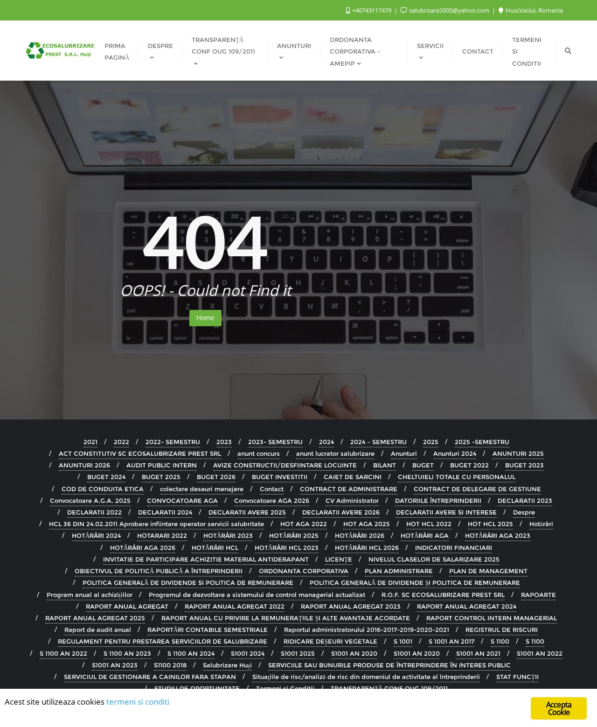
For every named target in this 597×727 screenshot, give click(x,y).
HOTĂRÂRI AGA (425, 535)
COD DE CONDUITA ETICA (103, 489)
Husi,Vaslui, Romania (533, 10)
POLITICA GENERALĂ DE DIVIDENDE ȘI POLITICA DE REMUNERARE (415, 582)
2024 (326, 442)
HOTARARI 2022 (162, 535)
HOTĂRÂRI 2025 (294, 535)
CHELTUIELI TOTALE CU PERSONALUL (456, 476)
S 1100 (500, 641)
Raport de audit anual (97, 629)
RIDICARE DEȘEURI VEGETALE (330, 641)
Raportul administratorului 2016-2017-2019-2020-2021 (366, 629)
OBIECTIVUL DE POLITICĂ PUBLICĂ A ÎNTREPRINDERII (159, 571)
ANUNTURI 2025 (518, 453)
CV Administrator (352, 500)
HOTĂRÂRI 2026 (359, 535)
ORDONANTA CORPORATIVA (303, 571)
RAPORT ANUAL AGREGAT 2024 (466, 606)
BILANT (384, 465)
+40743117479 (372, 10)
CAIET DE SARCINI (353, 476)
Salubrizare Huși (227, 665)
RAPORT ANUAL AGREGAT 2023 (351, 606)
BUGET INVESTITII (279, 476)
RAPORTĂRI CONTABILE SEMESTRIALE (207, 629)
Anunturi (404, 453)
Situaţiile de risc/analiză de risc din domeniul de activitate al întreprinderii (366, 676)
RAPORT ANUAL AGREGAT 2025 (95, 618)
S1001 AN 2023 (115, 665)
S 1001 (403, 641)
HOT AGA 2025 (366, 524)
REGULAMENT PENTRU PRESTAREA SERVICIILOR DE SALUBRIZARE (162, 641)
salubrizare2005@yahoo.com (449, 10)
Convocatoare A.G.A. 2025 (90, 500)
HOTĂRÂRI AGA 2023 (497, 535)
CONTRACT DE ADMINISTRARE (348, 489)
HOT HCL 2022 (428, 524)
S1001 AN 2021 (478, 653)
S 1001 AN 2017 (451, 641)
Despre (524, 512)
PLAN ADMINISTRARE (399, 571)
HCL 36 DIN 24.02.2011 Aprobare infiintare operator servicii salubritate (156, 524)
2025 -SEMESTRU (482, 442)
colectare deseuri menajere (201, 489)
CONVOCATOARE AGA (182, 500)
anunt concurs (258, 453)
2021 (90, 442)
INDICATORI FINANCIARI (453, 547)
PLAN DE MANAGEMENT (488, 571)
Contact (272, 489)
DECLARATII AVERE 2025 (247, 512)
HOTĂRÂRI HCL (215, 547)
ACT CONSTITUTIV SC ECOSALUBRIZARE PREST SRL (140, 453)
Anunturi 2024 (454, 453)
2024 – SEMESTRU (378, 442)
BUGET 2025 (161, 476)
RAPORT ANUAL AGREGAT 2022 (235, 606)
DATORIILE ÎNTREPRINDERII (438, 500)
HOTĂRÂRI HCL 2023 (287, 547)
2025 (430, 442)
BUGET (423, 465)
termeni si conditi (137, 701)
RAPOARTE (538, 594)
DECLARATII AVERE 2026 (341, 512)
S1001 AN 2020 (354, 653)
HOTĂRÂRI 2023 (228, 535)
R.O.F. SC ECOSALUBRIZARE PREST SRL (443, 594)
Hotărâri (541, 524)
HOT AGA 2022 (303, 524)
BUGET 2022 (469, 465)
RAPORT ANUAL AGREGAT (127, 606)
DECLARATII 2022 (94, 512)
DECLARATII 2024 (165, 512)
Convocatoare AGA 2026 (271, 500)
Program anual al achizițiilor (89, 594)
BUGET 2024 (106, 476)
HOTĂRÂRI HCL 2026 (367, 547)
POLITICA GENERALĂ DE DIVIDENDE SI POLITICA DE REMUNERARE (188, 582)
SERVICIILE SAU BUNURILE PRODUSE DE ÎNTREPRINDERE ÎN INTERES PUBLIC (389, 665)
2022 (121, 442)
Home (205, 317)
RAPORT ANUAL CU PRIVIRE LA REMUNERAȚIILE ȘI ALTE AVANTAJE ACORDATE (285, 618)
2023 (224, 442)
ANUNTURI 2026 (84, 465)
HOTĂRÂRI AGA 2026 (142, 547)
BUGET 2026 (216, 476)
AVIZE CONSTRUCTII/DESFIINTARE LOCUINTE (285, 465)
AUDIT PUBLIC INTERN (161, 465)
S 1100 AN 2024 (191, 653)
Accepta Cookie (558, 708)
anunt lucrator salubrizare (335, 453)
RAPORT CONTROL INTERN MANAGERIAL (491, 618)
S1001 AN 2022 (539, 653)
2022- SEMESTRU (173, 442)
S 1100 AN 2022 (63, 653)
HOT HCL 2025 (490, 524)
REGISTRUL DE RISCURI (501, 629)
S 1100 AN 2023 (127, 653)
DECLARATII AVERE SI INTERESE (446, 512)
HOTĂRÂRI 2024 (96, 535)
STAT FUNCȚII (517, 676)
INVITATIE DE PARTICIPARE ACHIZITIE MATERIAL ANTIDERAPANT (206, 559)
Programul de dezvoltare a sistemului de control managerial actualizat (257, 594)
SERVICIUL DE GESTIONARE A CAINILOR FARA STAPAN (150, 676)
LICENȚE (338, 559)
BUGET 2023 (524, 465)
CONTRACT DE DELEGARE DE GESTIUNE (477, 489)
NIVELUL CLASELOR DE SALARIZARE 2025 (434, 559)
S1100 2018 (170, 665)
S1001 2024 (247, 653)
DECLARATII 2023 (525, 500)
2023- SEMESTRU (275, 442)
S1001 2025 (298, 653)
